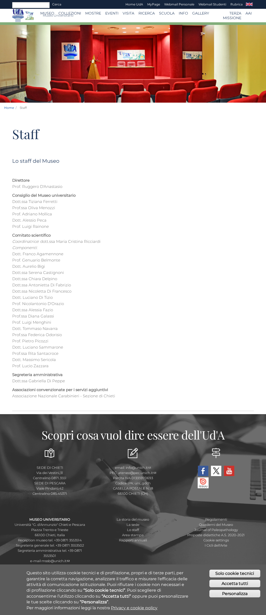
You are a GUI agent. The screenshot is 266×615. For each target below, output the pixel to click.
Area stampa (133, 535)
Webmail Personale (179, 4)
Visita (128, 13)
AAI (248, 13)
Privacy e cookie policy (134, 607)
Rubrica (236, 4)
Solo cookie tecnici (234, 573)
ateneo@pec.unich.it (135, 473)
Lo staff (133, 530)
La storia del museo (133, 519)
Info (183, 13)
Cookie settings (216, 540)
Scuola (167, 13)
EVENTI (111, 13)
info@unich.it (137, 467)
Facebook (203, 471)
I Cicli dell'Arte (216, 545)
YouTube (229, 471)
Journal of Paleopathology (216, 530)
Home (9, 108)
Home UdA (134, 4)
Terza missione (232, 15)
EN (249, 4)
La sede (133, 524)
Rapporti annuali (133, 540)
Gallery (200, 13)
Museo (47, 13)
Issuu (203, 483)
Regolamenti (216, 519)
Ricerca (146, 13)
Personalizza (235, 593)
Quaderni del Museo (216, 524)
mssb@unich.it (54, 561)
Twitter (216, 471)
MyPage (153, 4)
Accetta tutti (235, 583)
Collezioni (69, 13)
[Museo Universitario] (29, 15)
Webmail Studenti (212, 4)
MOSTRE (93, 13)
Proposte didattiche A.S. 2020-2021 (216, 535)
